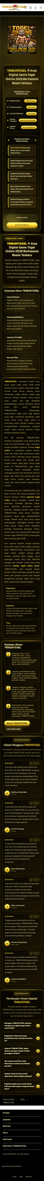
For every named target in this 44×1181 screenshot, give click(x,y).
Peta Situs (29, 1176)
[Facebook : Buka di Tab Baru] (14, 1171)
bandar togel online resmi (26, 566)
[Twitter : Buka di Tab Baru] (19, 1171)
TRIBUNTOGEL (10, 381)
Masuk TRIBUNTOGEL (17, 723)
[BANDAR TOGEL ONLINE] (7, 7)
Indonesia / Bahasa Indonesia (13, 1160)
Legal (21, 1176)
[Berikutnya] (41, 39)
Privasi (14, 1176)
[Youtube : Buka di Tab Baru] (29, 1171)
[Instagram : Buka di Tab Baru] (24, 1171)
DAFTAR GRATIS (22, 225)
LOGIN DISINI (22, 218)
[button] (30, 7)
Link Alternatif (14, 729)
